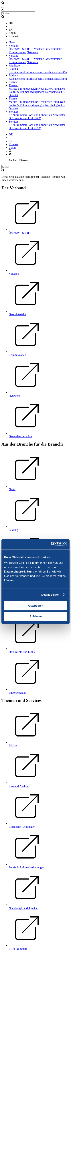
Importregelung (17, 692)
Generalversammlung (21, 436)
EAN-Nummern (18, 115)
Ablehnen (35, 616)
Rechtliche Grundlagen (51, 88)
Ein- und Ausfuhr (28, 88)
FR (10, 141)
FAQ (38, 118)
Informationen (33, 72)
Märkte (13, 88)
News (12, 42)
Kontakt (13, 144)
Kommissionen (17, 52)
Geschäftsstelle (53, 49)
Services (13, 111)
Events (13, 82)
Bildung (13, 68)
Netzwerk (32, 52)
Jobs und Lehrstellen (40, 115)
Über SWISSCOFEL (21, 49)
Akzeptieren (35, 605)
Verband (13, 45)
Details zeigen (50, 594)
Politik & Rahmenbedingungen (26, 91)
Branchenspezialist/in (54, 72)
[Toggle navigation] (2, 7)
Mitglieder (15, 65)
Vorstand (39, 49)
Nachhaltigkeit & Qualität (23, 908)
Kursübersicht (17, 72)
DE (11, 134)
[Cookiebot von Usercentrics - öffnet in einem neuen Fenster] (51, 544)
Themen (13, 85)
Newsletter (59, 115)
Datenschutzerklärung (19, 571)
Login (12, 147)
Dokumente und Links (22, 118)
